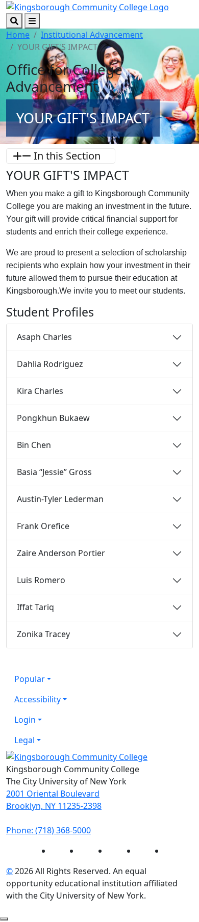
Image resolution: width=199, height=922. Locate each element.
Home (18, 34)
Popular (29, 678)
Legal (24, 740)
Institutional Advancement (92, 34)
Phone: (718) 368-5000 (48, 830)
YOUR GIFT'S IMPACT (83, 118)
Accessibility (37, 699)
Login (25, 719)
